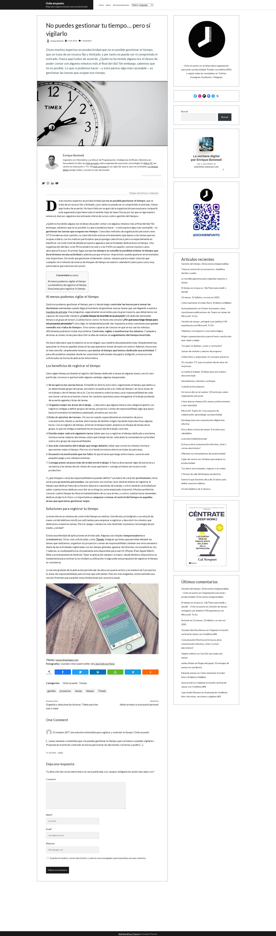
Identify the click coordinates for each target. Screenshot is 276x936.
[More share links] (150, 672)
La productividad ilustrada (194, 438)
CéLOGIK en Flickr (104, 663)
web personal (100, 166)
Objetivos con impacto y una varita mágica (202, 331)
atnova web (187, 682)
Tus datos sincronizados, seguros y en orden (203, 468)
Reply (60, 752)
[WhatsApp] (115, 672)
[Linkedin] (52, 183)
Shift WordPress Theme (129, 934)
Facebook (206, 77)
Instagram (195, 77)
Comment (51, 779)
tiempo (90, 690)
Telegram (217, 77)
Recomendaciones (121, 5)
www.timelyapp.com (67, 659)
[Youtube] (56, 183)
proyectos (65, 690)
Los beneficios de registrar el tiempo (67, 284)
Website (50, 843)
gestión (51, 690)
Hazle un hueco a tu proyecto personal (139, 704)
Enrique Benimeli (57, 41)
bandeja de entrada (56, 311)
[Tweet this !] (80, 672)
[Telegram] (133, 672)
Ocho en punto (55, 3)
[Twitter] (43, 183)
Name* (49, 814)
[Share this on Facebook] (63, 672)
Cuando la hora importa (192, 386)
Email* (49, 829)
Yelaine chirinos (189, 653)
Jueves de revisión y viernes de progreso (201, 351)
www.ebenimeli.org (151, 175)
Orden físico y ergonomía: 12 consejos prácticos (205, 356)
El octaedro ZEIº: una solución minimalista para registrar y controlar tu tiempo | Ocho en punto (101, 732)
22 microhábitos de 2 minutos (196, 489)
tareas (78, 690)
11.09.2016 (72, 40)
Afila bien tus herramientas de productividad (203, 453)
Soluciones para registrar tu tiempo (66, 288)
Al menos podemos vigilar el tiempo (67, 281)
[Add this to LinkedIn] (98, 672)
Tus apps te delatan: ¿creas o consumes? (201, 345)
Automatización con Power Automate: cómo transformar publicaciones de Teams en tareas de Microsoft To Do (205, 312)
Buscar (184, 111)
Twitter (222, 73)
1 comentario (86, 40)
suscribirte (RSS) (223, 69)
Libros (108, 5)
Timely (102, 690)
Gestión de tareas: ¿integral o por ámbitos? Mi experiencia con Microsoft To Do (204, 610)
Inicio (101, 5)
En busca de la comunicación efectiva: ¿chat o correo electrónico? (201, 643)
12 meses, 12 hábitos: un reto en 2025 (200, 297)
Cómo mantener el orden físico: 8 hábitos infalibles (206, 302)
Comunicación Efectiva (192, 639)
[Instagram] (47, 183)
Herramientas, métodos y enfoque (198, 381)
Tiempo (83, 682)
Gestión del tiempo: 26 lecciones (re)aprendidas (205, 263)
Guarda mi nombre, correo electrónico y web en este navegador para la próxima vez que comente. (98, 858)
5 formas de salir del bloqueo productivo (201, 474)
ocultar (73, 275)
